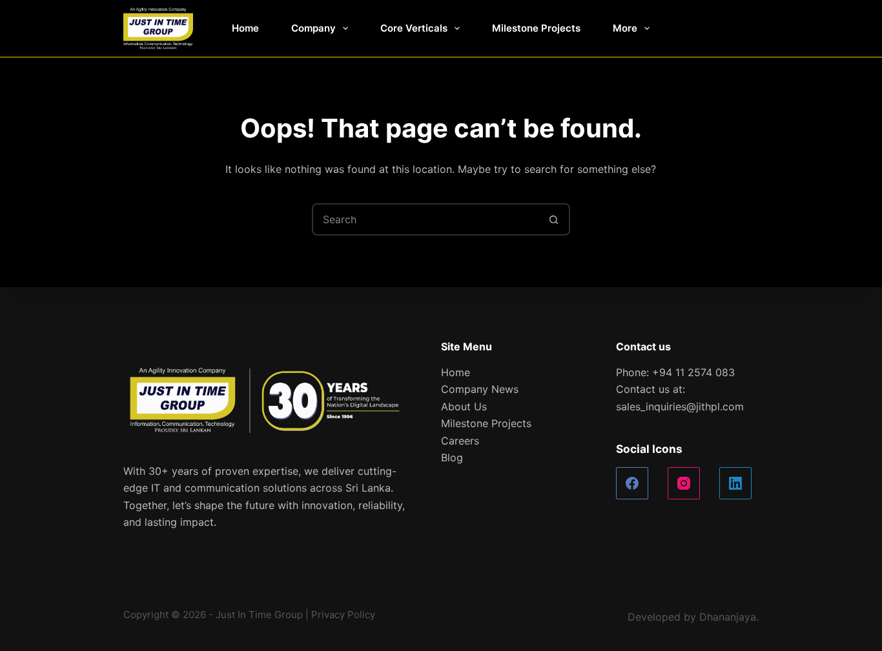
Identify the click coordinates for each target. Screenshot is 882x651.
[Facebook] (632, 483)
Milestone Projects (536, 28)
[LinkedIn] (735, 483)
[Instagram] (684, 483)
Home (245, 28)
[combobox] (426, 219)
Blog (452, 457)
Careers (460, 440)
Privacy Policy (343, 614)
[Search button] (554, 219)
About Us (464, 406)
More (625, 28)
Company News (479, 389)
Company (313, 28)
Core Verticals (413, 28)
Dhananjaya (727, 616)
